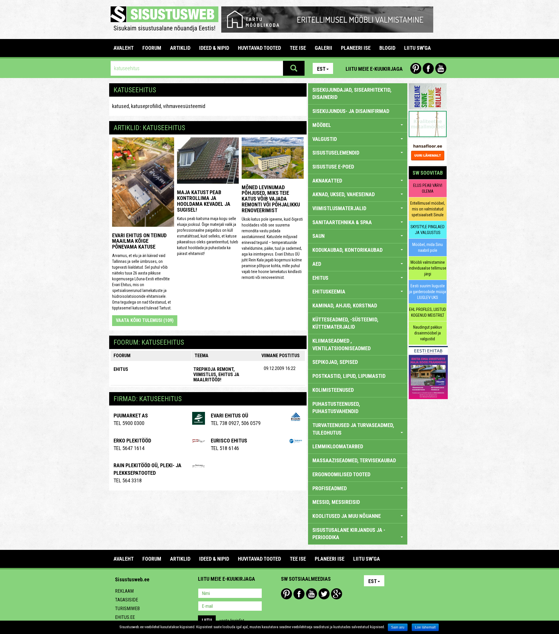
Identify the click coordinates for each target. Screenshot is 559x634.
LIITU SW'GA (417, 48)
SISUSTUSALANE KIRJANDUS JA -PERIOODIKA (348, 534)
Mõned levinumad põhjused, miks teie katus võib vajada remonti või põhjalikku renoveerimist (271, 198)
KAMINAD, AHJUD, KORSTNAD (344, 305)
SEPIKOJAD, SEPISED (335, 362)
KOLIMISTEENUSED (333, 390)
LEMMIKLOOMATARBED (337, 446)
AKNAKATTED (327, 181)
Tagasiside (126, 600)
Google (336, 593)
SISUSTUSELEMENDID (335, 153)
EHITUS (121, 369)
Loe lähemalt (425, 627)
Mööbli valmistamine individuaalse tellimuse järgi (427, 268)
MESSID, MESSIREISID (336, 502)
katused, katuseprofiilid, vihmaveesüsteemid (158, 106)
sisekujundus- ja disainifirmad (350, 111)
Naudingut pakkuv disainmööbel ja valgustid (427, 333)
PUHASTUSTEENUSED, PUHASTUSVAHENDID (336, 408)
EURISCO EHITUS (229, 441)
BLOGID (387, 48)
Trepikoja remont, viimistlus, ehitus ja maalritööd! (216, 374)
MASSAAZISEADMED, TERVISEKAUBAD (354, 460)
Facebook (428, 68)
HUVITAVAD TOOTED (259, 48)
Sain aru (397, 627)
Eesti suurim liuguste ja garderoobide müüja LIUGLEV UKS (427, 292)
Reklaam (124, 591)
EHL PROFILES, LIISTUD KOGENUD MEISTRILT (427, 312)
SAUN (318, 236)
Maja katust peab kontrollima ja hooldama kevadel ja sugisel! (203, 200)
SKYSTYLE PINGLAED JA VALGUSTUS (428, 229)
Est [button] (321, 69)
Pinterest (415, 68)
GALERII (323, 48)
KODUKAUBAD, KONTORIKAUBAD (347, 250)
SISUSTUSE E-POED (333, 167)
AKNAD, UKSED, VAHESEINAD (343, 194)
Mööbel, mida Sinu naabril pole (427, 247)
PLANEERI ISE (356, 48)
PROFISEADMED (329, 488)
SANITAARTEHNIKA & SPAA (342, 222)
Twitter (324, 593)
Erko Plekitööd (132, 441)
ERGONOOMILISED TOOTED (341, 474)
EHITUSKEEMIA (328, 291)
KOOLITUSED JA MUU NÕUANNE (346, 516)
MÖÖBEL (321, 125)
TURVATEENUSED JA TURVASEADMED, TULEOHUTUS (353, 429)
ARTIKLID (180, 48)
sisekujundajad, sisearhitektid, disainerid (352, 93)
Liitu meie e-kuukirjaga (374, 69)
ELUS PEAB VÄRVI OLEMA (427, 188)
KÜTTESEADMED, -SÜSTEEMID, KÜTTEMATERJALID (345, 323)
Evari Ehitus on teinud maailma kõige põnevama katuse (139, 241)
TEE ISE (298, 48)
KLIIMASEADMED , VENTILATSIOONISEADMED (341, 344)
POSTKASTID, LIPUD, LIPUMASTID (348, 376)
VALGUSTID (324, 139)
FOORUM (151, 48)
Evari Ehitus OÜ (229, 415)
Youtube (440, 68)
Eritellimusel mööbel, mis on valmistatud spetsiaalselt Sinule (427, 209)
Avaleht (124, 48)
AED (316, 264)
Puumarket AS (131, 415)
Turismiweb (127, 608)
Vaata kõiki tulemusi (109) (145, 320)
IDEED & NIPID (214, 48)
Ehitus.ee (125, 617)
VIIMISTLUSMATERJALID (339, 208)
